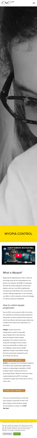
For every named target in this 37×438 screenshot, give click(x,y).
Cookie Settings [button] (7, 434)
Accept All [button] (16, 434)
